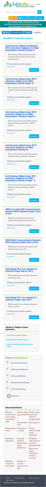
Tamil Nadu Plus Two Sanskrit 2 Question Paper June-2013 (21, 298)
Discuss (23, 18)
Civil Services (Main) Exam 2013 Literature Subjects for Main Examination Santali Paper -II (20, 81)
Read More (34, 70)
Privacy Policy (19, 478)
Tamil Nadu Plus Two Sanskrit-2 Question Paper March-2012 (21, 270)
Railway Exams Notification (20, 382)
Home (8, 478)
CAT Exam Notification (18, 389)
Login (40, 18)
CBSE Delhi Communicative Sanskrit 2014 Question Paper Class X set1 (23, 241)
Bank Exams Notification (19, 363)
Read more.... (16, 396)
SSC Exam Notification (18, 376)
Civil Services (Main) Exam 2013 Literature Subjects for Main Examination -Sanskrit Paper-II (20, 114)
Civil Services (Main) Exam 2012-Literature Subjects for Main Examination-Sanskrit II (21, 147)
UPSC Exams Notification (19, 369)
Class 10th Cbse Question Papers (17, 340)
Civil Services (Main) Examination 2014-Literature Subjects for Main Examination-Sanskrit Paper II (22, 48)
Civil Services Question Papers (17, 335)
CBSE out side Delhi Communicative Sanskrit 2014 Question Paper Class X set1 (23, 211)
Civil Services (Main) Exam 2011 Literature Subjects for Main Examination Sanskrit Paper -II (20, 178)
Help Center (10, 480)
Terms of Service (34, 478)
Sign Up (31, 18)
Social (14, 18)
